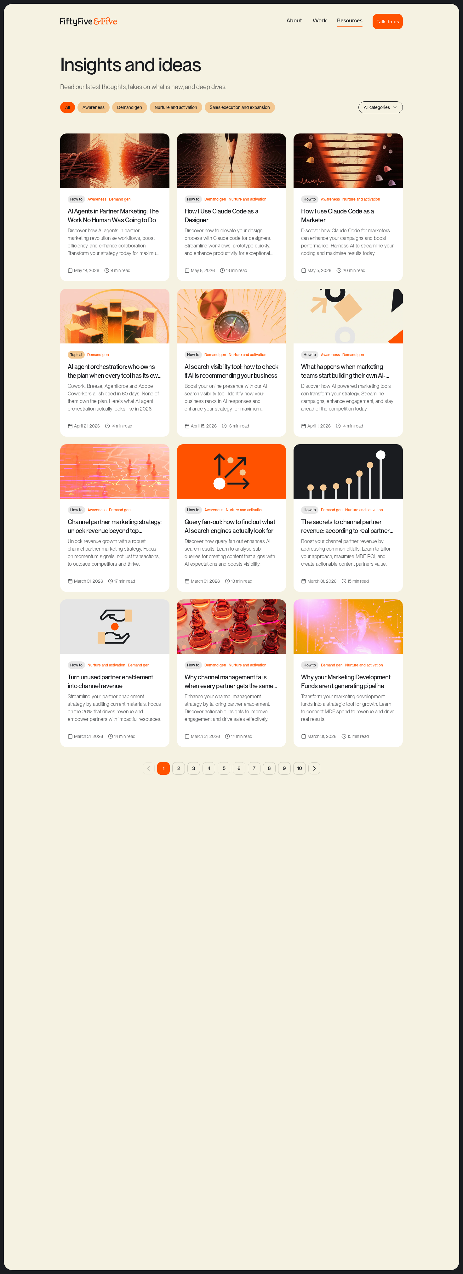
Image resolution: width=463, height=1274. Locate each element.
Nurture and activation (176, 107)
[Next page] (314, 768)
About (294, 20)
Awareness (94, 107)
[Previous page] (149, 768)
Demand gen (129, 107)
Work (319, 20)
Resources (350, 20)
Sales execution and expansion (240, 107)
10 (299, 768)
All (67, 107)
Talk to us (387, 21)
